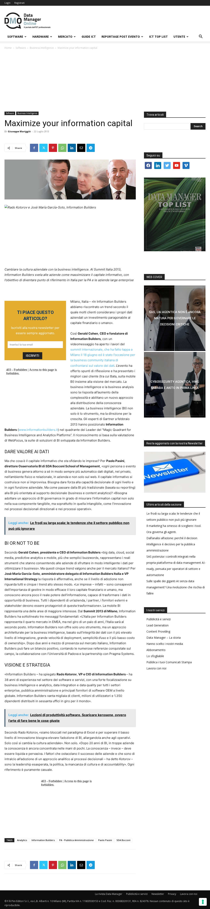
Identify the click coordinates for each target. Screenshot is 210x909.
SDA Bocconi (123, 840)
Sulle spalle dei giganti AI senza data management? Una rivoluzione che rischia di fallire (175, 587)
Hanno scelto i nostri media (164, 644)
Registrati (19, 2)
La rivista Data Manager (108, 894)
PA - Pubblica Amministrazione (76, 840)
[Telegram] (91, 148)
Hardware (40, 36)
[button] (200, 37)
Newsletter (158, 894)
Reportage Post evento (121, 36)
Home (8, 48)
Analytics (22, 840)
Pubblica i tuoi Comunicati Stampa (169, 662)
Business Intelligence (42, 48)
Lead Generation (157, 625)
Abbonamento (155, 650)
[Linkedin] (72, 148)
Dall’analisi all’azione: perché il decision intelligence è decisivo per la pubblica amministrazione (171, 544)
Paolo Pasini (105, 840)
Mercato (65, 36)
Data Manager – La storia (163, 638)
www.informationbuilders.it (38, 430)
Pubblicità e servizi (158, 619)
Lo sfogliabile (155, 656)
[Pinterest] (53, 148)
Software (15, 36)
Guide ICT (89, 36)
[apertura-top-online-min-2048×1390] (174, 214)
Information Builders (43, 840)
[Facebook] (34, 148)
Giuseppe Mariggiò (19, 131)
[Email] (81, 148)
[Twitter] (43, 148)
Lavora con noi (156, 668)
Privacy (172, 894)
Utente (179, 36)
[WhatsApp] (62, 148)
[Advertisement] (105, 81)
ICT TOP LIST (158, 36)
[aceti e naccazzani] (174, 385)
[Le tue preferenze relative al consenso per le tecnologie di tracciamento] (203, 902)
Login (7, 2)
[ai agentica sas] (174, 318)
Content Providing (158, 631)
